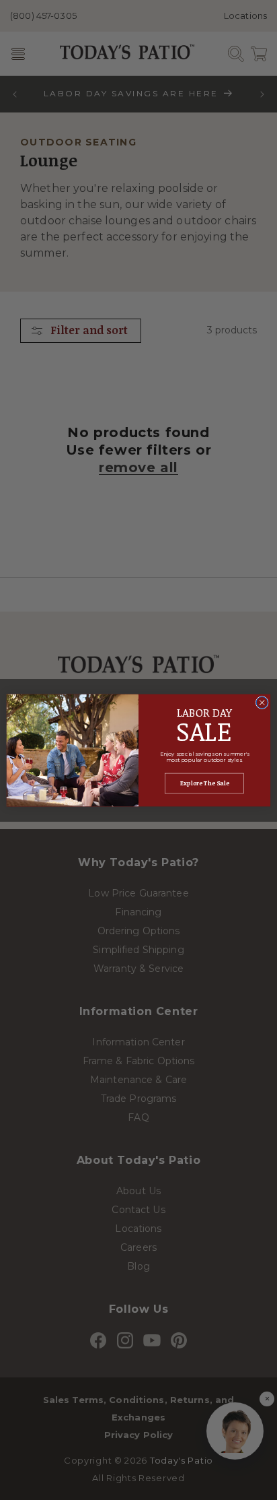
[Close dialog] (262, 702)
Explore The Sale (204, 783)
